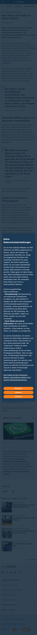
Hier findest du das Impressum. (15, 375)
